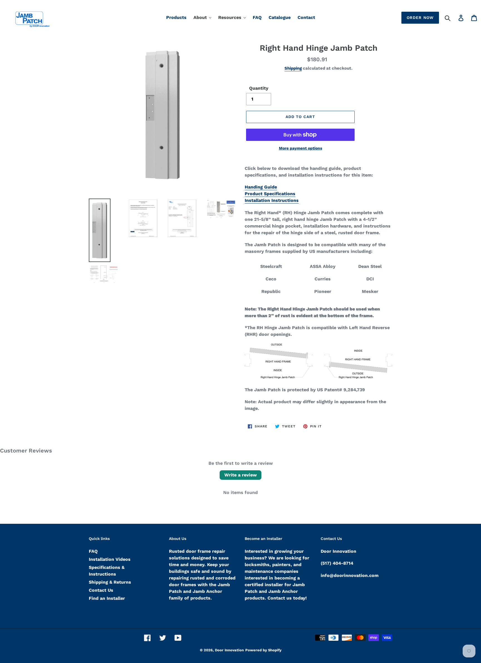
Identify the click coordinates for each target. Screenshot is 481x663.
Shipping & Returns (110, 582)
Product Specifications (270, 193)
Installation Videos (110, 559)
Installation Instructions (272, 200)
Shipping (293, 68)
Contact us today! (287, 598)
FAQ (93, 551)
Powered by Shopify (263, 650)
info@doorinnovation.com (350, 575)
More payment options (300, 148)
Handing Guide (261, 187)
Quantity (258, 88)
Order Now (420, 17)
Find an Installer (107, 598)
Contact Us (101, 590)
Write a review (240, 475)
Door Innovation (229, 650)
